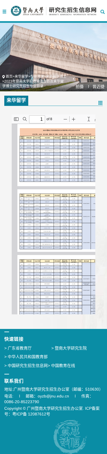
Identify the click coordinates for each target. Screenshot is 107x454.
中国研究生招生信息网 (26, 365)
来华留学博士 (56, 77)
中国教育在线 (61, 365)
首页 (9, 77)
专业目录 (37, 77)
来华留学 (21, 77)
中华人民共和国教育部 (26, 356)
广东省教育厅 (18, 348)
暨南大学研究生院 (69, 348)
